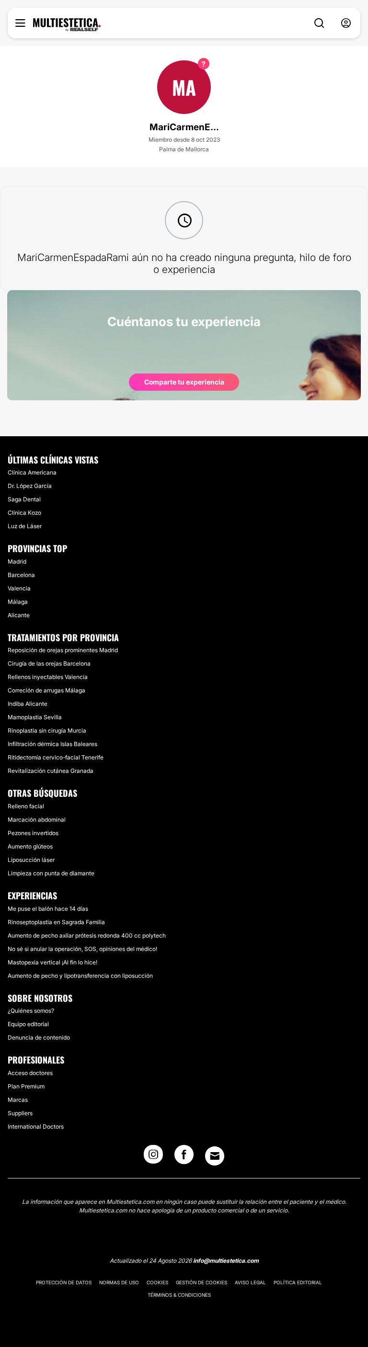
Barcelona (21, 574)
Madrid (17, 561)
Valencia (19, 588)
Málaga (18, 601)
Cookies (157, 1282)
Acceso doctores (30, 1072)
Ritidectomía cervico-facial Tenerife (56, 757)
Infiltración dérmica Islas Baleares (52, 743)
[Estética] (67, 25)
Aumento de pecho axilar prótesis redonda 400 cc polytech (87, 935)
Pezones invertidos (33, 833)
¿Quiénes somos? (31, 1010)
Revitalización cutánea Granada (50, 770)
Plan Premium (26, 1086)
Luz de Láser (25, 526)
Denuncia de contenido (39, 1037)
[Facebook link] (184, 1157)
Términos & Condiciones (179, 1295)
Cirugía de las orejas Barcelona (49, 663)
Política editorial (298, 1282)
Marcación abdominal (37, 819)
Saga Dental (24, 499)
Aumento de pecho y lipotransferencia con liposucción (80, 975)
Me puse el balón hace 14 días (48, 908)
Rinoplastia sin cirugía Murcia (47, 730)
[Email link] (214, 1156)
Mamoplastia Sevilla (35, 717)
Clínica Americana (32, 472)
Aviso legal (250, 1282)
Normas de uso (119, 1282)
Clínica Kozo (24, 512)
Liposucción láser (31, 859)
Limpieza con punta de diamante (51, 873)
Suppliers (20, 1113)
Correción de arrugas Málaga (46, 690)
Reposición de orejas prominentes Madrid (63, 650)
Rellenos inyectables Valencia (48, 676)
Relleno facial (26, 806)
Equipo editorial (28, 1024)
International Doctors (36, 1126)
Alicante (19, 615)
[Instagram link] (153, 1157)
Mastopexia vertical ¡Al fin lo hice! (52, 962)
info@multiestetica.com (226, 1260)
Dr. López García (30, 485)
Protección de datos (64, 1282)
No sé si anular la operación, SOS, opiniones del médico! (82, 948)
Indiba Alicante (27, 703)
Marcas (18, 1099)
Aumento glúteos (30, 846)
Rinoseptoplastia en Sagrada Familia (56, 922)
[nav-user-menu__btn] (346, 23)
